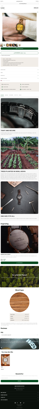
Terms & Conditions (19, 404)
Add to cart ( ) (19, 48)
